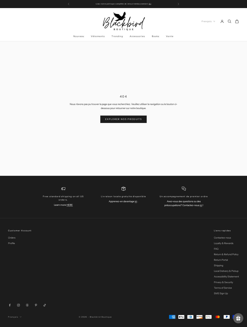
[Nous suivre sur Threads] (27, 305)
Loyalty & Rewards (223, 243)
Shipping (218, 265)
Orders (11, 237)
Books (155, 36)
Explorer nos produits (123, 119)
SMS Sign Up (221, 293)
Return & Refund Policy (226, 254)
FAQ (216, 248)
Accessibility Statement (226, 276)
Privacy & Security (223, 282)
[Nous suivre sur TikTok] (44, 305)
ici (136, 201)
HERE (70, 204)
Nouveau (78, 36)
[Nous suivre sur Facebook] (9, 305)
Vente (170, 36)
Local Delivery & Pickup (226, 270)
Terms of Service (223, 287)
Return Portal (221, 259)
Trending (117, 36)
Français (207, 21)
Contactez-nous (222, 237)
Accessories (137, 36)
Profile (11, 243)
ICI (150, 4)
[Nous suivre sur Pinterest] (36, 305)
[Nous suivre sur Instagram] (18, 305)
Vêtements (98, 36)
